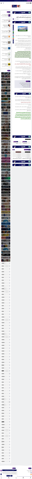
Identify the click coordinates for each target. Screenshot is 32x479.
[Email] (13, 41)
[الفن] (5, 189)
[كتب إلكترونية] (5, 376)
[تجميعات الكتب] (5, 232)
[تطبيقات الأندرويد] (5, 243)
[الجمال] (5, 144)
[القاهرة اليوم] (5, 192)
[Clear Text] (13, 20)
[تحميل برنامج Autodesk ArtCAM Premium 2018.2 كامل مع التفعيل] (9, 36)
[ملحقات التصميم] (5, 430)
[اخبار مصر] (5, 104)
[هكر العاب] (5, 453)
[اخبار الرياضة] (5, 76)
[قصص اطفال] (5, 368)
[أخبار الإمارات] (5, 73)
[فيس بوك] (5, 365)
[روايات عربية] (5, 297)
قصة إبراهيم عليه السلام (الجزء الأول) (25, 85)
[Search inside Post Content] (13, 26)
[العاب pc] (5, 184)
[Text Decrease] (13, 29)
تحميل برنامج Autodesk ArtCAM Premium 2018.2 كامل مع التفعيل (5, 36)
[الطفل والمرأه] (5, 175)
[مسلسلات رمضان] (5, 410)
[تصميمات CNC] (5, 240)
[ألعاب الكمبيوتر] (5, 181)
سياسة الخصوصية (28, 470)
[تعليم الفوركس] (5, 254)
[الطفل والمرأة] (5, 172)
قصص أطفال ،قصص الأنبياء (27, 140)
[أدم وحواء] (5, 110)
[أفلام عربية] (5, 133)
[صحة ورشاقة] (5, 322)
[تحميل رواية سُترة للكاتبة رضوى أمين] (9, 54)
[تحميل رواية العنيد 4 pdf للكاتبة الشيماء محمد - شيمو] (9, 15)
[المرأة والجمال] (5, 198)
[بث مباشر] (5, 209)
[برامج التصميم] (5, 218)
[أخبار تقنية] (5, 93)
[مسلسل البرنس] (5, 402)
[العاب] (5, 178)
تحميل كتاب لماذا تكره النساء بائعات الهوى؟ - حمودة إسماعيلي (5, 26)
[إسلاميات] (5, 116)
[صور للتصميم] (5, 325)
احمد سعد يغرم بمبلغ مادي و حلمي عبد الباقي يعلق (24, 145)
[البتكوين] (5, 138)
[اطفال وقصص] (5, 124)
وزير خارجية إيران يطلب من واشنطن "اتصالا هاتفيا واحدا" (4, 42)
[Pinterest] (13, 36)
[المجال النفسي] (5, 195)
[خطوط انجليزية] (5, 283)
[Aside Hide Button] (31, 472)
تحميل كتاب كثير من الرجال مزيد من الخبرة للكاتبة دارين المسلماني (4, 48)
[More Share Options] (13, 44)
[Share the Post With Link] (13, 31)
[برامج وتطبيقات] (5, 226)
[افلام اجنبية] (5, 130)
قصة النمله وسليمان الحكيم (26, 88)
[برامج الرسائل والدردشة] (5, 220)
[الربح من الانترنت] (5, 158)
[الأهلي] (5, 164)
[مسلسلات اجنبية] (5, 407)
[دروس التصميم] (5, 291)
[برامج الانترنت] (5, 212)
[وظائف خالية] (5, 458)
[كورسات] (5, 379)
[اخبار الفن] (5, 87)
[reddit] (13, 39)
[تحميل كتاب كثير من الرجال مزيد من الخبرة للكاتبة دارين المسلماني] (9, 48)
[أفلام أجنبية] (5, 127)
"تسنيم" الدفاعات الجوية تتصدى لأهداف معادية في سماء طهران (5, 64)
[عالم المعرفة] (5, 345)
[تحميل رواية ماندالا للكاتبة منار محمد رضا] (9, 59)
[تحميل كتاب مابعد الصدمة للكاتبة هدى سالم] (9, 20)
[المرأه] (5, 201)
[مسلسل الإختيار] (5, 399)
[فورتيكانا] (16, 6)
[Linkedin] (13, 37)
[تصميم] (5, 237)
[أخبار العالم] (5, 82)
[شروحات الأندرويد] (5, 311)
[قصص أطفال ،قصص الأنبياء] (5, 371)
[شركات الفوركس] (5, 308)
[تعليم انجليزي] (5, 257)
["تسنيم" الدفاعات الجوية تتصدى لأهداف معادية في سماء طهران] (9, 64)
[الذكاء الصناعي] (5, 215)
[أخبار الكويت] (5, 362)
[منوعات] (5, 436)
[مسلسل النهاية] (5, 405)
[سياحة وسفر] (5, 300)
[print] (13, 43)
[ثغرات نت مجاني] (5, 269)
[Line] (13, 38)
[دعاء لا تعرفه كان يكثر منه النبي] (19, 144)
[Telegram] (13, 35)
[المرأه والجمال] (5, 203)
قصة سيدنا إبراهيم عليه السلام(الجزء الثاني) (24, 84)
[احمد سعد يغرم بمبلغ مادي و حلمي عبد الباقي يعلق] (28, 144)
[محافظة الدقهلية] (5, 396)
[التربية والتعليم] (5, 141)
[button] (13, 32)
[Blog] (13, 42)
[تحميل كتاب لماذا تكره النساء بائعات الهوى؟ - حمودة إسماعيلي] (9, 26)
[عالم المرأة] (5, 339)
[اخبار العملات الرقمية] (5, 85)
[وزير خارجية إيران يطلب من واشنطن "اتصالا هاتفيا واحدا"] (9, 42)
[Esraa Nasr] (30, 20)
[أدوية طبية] (5, 113)
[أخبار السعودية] (5, 79)
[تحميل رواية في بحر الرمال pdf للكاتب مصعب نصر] (9, 31)
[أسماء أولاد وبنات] (5, 119)
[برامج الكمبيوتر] (5, 223)
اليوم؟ (1, 2)
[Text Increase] (13, 27)
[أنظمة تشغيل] (5, 206)
